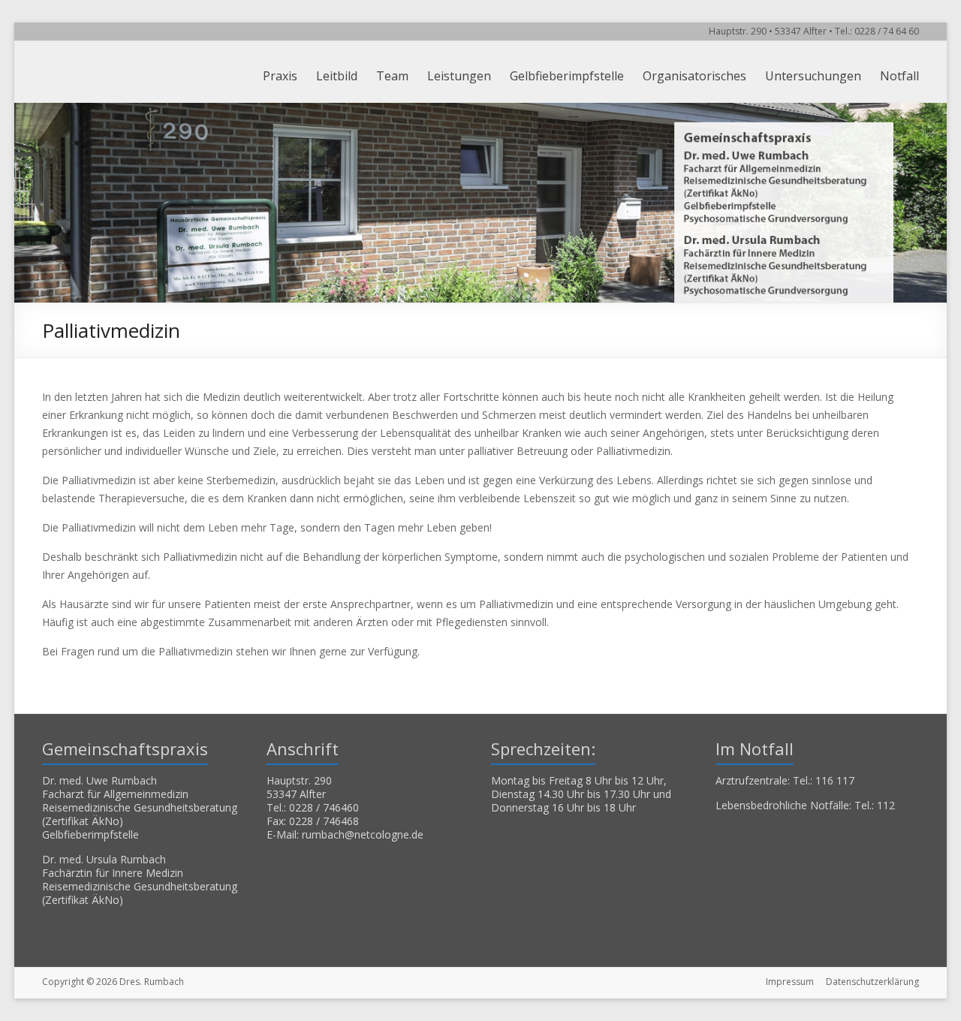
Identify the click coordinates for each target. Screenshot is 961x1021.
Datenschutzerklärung (872, 981)
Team (392, 76)
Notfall (899, 76)
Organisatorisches (694, 76)
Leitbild (336, 76)
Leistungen (459, 76)
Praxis (280, 76)
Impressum (790, 981)
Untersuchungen (813, 76)
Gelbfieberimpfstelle (567, 76)
